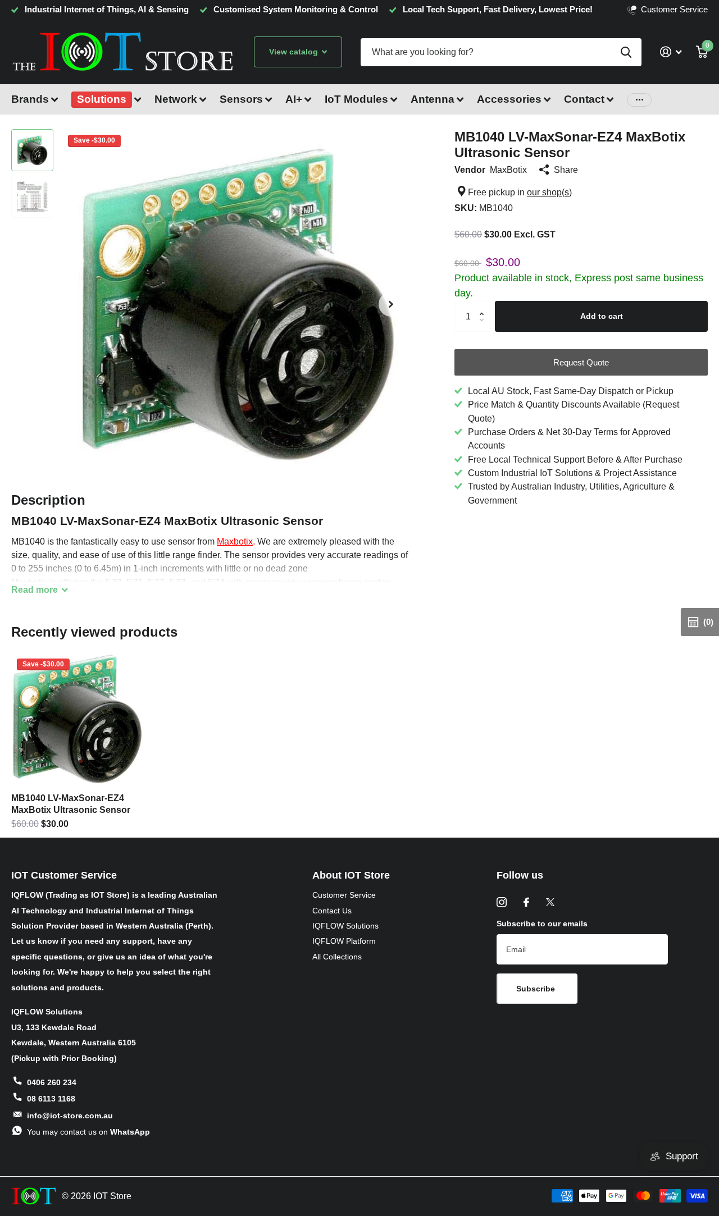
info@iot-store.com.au (70, 1115)
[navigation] (32, 150)
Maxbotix (235, 541)
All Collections (337, 956)
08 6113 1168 (51, 1098)
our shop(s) (549, 192)
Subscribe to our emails (542, 923)
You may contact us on (88, 1131)
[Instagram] (502, 902)
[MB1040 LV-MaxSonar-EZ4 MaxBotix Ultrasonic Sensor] (77, 719)
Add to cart (601, 316)
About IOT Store (351, 875)
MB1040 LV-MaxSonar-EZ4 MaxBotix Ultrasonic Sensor (70, 804)
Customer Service (344, 894)
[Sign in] (670, 52)
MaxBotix (508, 169)
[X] (550, 902)
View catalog (294, 51)
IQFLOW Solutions (345, 925)
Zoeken (626, 52)
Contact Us (332, 910)
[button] (391, 304)
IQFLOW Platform (344, 940)
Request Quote (581, 362)
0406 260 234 (51, 1082)
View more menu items (639, 99)
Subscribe (536, 988)
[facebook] (526, 902)
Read (34, 589)
